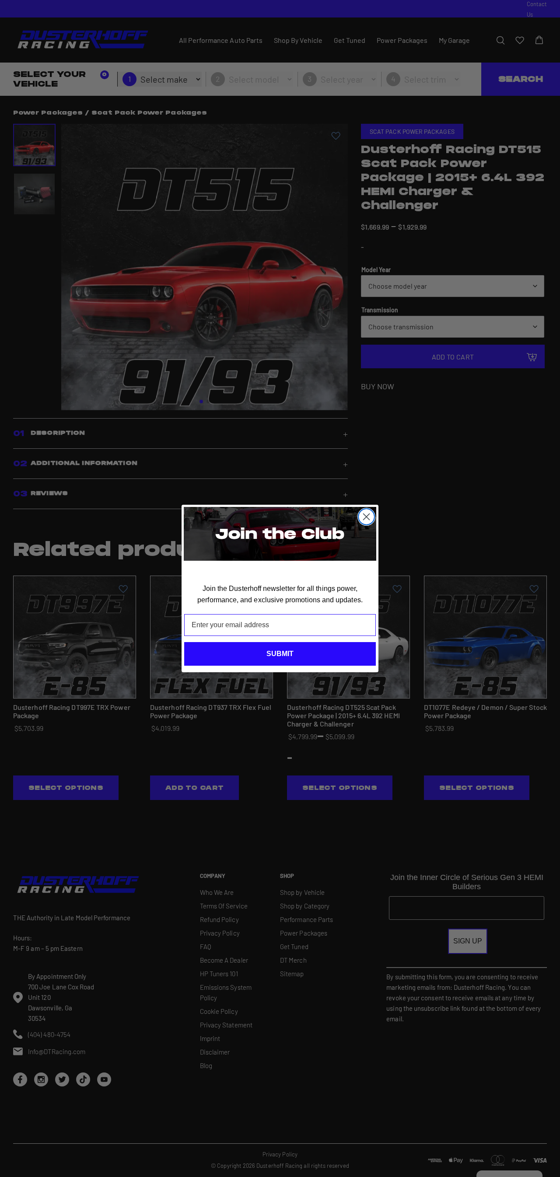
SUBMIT (280, 653)
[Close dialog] (366, 516)
